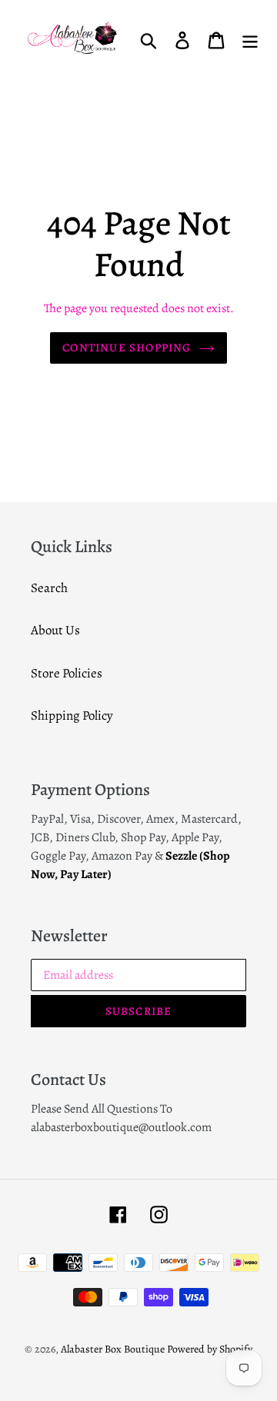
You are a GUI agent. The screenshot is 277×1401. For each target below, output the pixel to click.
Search (49, 588)
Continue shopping (126, 347)
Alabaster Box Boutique (113, 1349)
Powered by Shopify (209, 1349)
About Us (55, 630)
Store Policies (66, 673)
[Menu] (250, 39)
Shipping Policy (72, 715)
